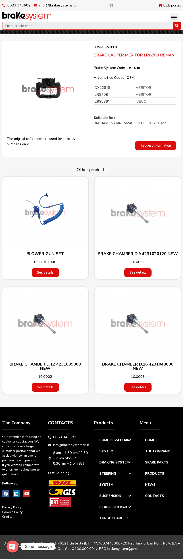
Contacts (154, 496)
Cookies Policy (12, 512)
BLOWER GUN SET (45, 254)
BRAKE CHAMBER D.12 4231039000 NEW (45, 366)
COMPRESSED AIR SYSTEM (114, 445)
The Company (157, 451)
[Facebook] (5, 493)
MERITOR (143, 87)
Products (154, 473)
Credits (7, 517)
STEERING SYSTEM (107, 479)
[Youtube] (26, 493)
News (150, 484)
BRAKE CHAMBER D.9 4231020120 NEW (138, 254)
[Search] (177, 25)
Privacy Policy (11, 507)
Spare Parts (156, 462)
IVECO (140, 101)
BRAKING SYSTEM (114, 462)
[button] (174, 17)
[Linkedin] (16, 493)
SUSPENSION (110, 496)
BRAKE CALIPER (105, 47)
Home (150, 440)
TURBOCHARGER (113, 518)
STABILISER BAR (113, 507)
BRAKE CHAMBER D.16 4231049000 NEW (137, 366)
